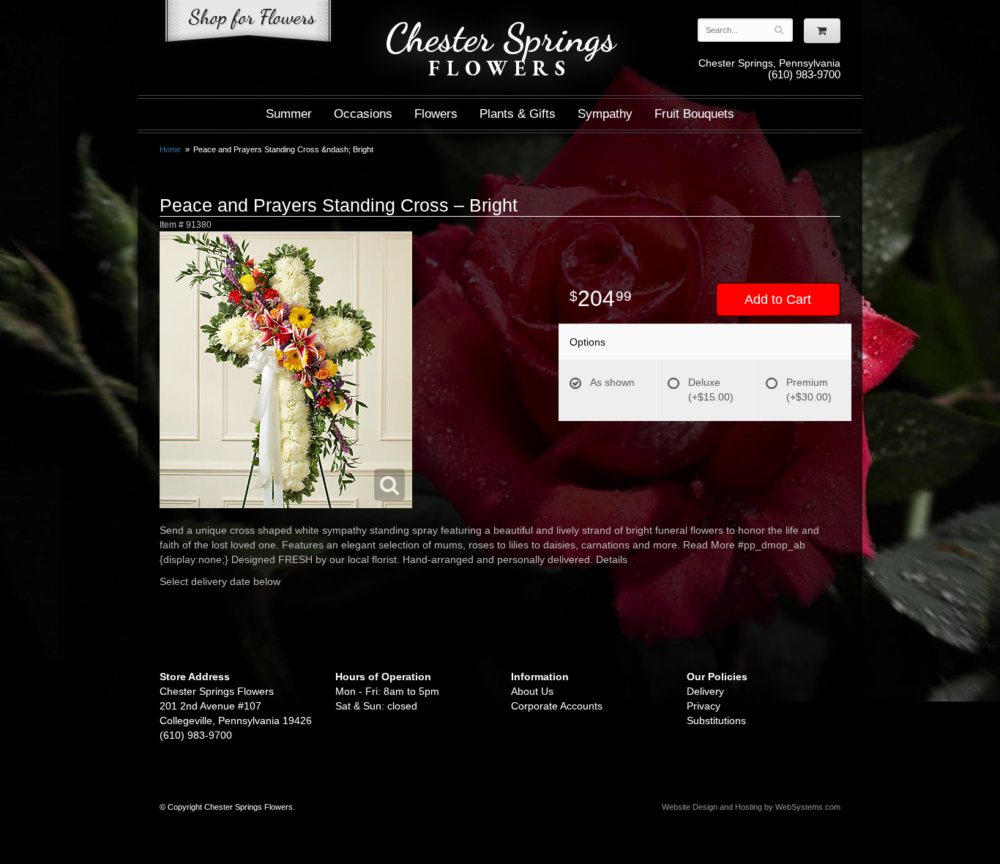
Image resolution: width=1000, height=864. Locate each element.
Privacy (703, 706)
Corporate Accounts (556, 706)
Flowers (436, 114)
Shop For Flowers (248, 24)
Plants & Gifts (518, 114)
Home (170, 149)
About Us (532, 691)
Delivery (705, 691)
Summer (289, 114)
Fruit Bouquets (694, 114)
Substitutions (716, 720)
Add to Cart (778, 299)
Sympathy (605, 114)
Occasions (363, 114)
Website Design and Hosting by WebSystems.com (751, 806)
